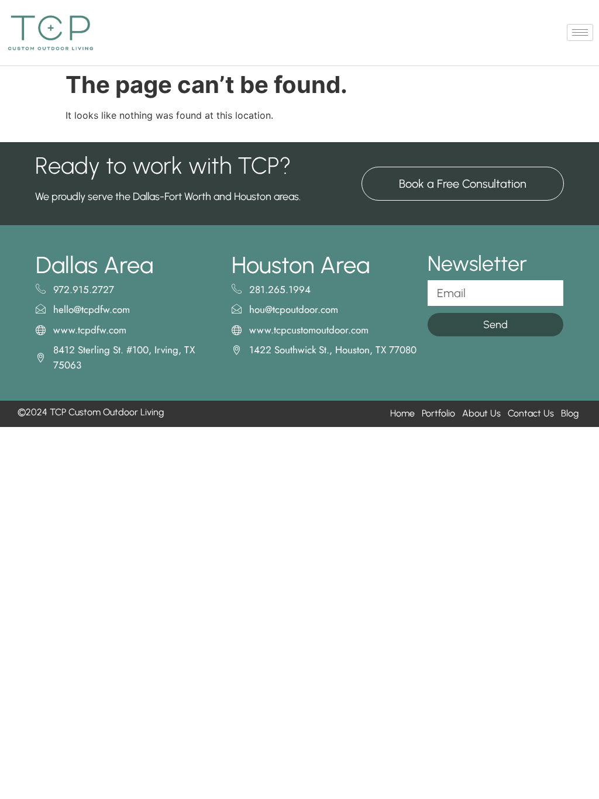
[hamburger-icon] (580, 32)
